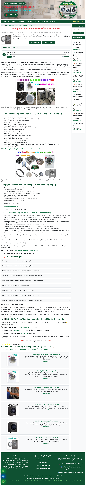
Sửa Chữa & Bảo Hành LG (43, 459)
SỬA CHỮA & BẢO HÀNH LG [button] (10, 21)
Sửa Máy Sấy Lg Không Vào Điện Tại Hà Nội (46, 387)
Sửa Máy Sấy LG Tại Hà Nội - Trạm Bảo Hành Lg (46, 354)
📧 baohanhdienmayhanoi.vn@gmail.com (70, 472)
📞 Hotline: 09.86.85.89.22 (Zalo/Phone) (70, 464)
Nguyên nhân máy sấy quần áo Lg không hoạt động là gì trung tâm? (21, 270)
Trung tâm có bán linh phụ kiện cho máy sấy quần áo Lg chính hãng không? (23, 280)
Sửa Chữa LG (43, 462)
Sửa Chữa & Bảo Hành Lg (13, 25)
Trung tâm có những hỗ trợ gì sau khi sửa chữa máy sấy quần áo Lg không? (23, 300)
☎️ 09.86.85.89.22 (11, 15)
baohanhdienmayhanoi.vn (11, 206)
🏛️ (2, 25)
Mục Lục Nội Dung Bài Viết (10, 47)
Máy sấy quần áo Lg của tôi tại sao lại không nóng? (16, 261)
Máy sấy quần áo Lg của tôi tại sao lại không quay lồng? (17, 266)
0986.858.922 (77, 49)
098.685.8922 (77, 81)
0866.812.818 (77, 72)
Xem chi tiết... (46, 361)
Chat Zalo (49, 42)
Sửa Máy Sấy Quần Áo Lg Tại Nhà (46, 371)
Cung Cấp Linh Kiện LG (43, 465)
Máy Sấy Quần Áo (27, 25)
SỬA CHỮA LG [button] (22, 21)
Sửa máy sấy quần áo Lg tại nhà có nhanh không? (16, 285)
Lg (3, 25)
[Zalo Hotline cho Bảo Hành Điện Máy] (3, 476)
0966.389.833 (77, 60)
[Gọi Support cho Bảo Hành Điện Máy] (3, 481)
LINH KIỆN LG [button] (30, 21)
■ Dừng (14, 56)
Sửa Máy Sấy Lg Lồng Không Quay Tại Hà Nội (46, 437)
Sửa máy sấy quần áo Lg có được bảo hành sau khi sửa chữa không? (21, 295)
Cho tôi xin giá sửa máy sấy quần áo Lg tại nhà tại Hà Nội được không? (22, 275)
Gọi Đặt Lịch (53, 21)
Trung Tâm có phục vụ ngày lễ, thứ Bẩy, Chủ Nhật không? (18, 290)
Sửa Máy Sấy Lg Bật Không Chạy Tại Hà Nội (46, 404)
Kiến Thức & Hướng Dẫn (41, 21)
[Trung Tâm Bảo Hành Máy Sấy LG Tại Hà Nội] (6, 39)
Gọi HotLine (36, 42)
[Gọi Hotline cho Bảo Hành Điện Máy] (3, 471)
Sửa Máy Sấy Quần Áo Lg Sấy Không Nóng (46, 421)
